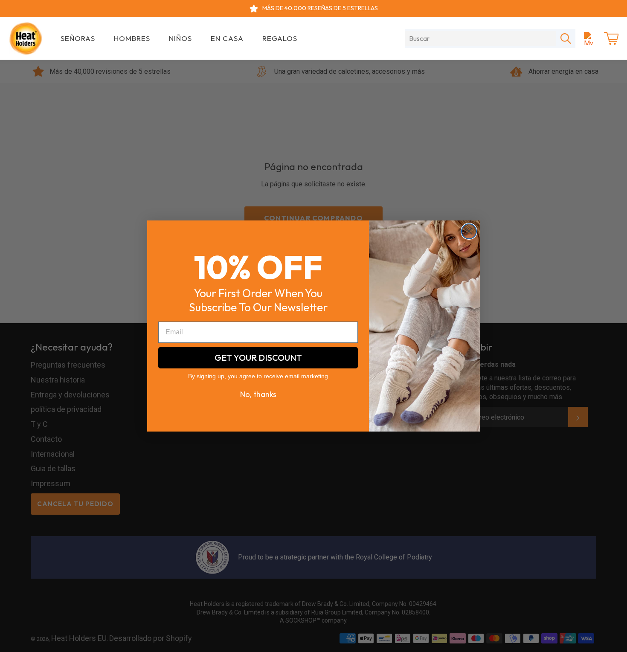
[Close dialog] (469, 231)
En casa (227, 38)
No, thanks (258, 395)
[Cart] (611, 38)
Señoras (78, 38)
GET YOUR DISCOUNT (258, 358)
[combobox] (480, 38)
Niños (180, 38)
